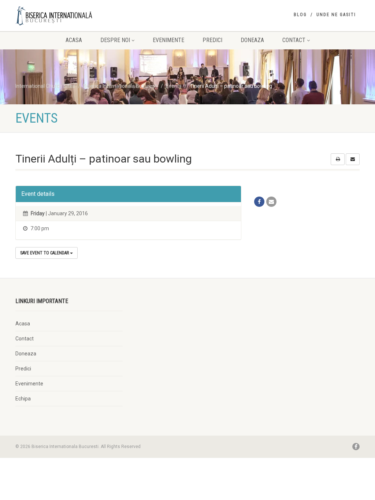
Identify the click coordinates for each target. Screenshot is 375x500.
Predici (212, 40)
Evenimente (168, 40)
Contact (293, 40)
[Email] (271, 202)
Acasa (74, 40)
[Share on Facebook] (259, 202)
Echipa (23, 399)
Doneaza (252, 40)
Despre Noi (115, 40)
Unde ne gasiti (336, 14)
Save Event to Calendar (45, 252)
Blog (300, 14)
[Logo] (69, 15)
